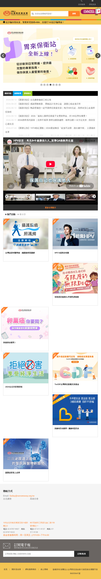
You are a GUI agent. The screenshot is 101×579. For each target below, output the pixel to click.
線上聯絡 (44, 569)
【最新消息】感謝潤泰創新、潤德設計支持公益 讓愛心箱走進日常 (49, 104)
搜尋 (74, 14)
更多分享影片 (50, 208)
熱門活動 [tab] (11, 214)
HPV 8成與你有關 (62, 253)
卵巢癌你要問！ (9, 342)
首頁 (5, 569)
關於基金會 (16, 569)
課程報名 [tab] (27, 93)
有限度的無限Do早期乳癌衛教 (67, 297)
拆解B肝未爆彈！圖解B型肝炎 (67, 428)
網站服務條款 (30, 569)
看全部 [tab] (22, 214)
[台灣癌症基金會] (15, 13)
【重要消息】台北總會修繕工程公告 (34, 100)
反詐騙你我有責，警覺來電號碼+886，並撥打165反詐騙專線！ (34, 22)
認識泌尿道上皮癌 (12, 473)
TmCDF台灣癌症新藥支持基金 (67, 384)
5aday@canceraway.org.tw (21, 496)
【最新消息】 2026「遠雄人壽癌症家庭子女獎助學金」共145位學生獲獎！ (52, 116)
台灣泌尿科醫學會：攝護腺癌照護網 (20, 253)
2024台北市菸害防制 (13, 387)
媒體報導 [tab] (17, 93)
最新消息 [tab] (8, 93)
